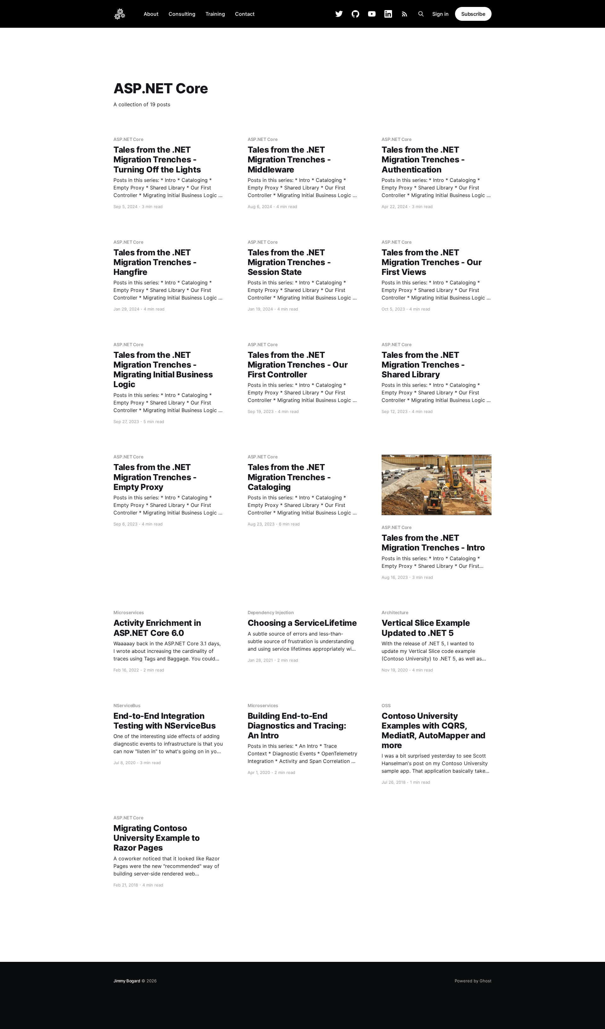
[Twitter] (339, 14)
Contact (245, 14)
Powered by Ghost (473, 980)
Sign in (440, 14)
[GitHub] (355, 14)
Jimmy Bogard (126, 980)
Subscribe (473, 14)
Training (215, 14)
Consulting (182, 14)
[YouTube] (372, 14)
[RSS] (405, 14)
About (151, 14)
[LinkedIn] (388, 14)
